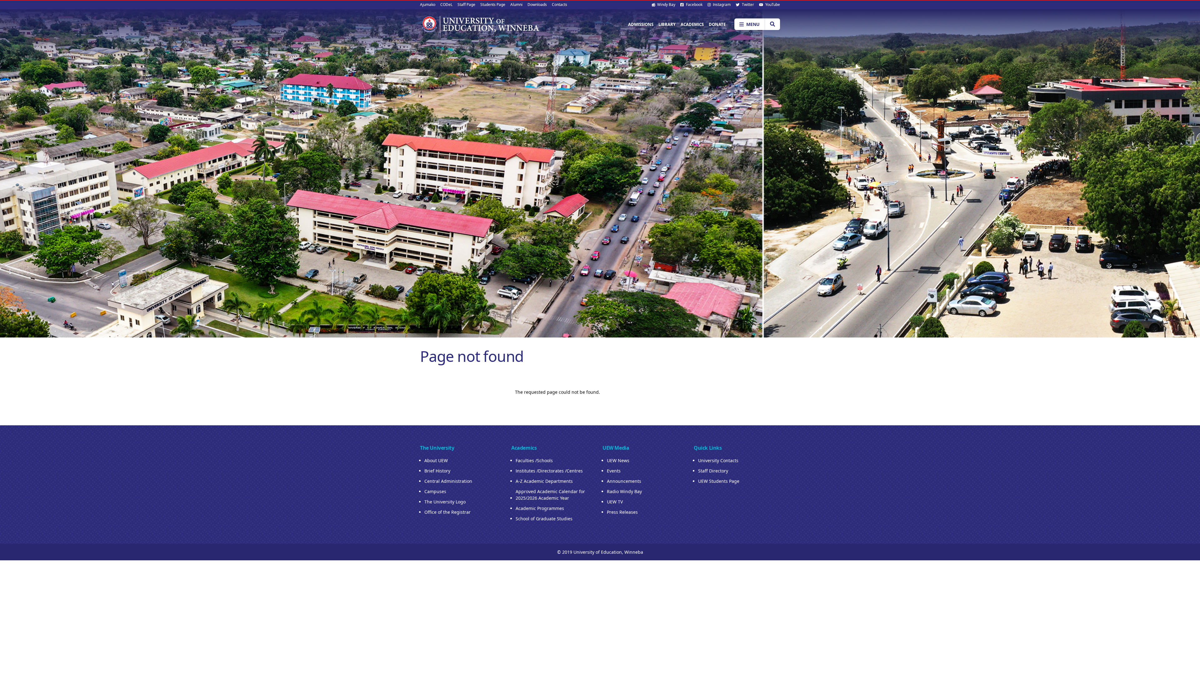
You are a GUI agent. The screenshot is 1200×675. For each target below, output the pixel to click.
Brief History (437, 471)
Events (614, 471)
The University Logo (445, 502)
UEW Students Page (718, 481)
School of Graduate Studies (544, 519)
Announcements (624, 481)
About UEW (436, 460)
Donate (717, 24)
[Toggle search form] (772, 24)
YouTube (772, 4)
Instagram (721, 4)
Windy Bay (665, 4)
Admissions (640, 24)
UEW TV (615, 502)
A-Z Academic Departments (544, 481)
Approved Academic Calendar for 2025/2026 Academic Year (550, 494)
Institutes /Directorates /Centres (549, 471)
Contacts (559, 4)
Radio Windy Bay (624, 491)
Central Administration (448, 481)
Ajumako (427, 4)
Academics (692, 24)
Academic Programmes (540, 508)
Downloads (537, 4)
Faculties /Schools (534, 460)
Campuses (435, 491)
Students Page (492, 4)
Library (667, 24)
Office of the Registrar (447, 512)
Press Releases (622, 512)
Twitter (747, 4)
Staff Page (466, 4)
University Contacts (718, 460)
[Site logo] (480, 24)
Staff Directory (713, 471)
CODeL (446, 4)
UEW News (618, 460)
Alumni (516, 4)
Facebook (693, 4)
